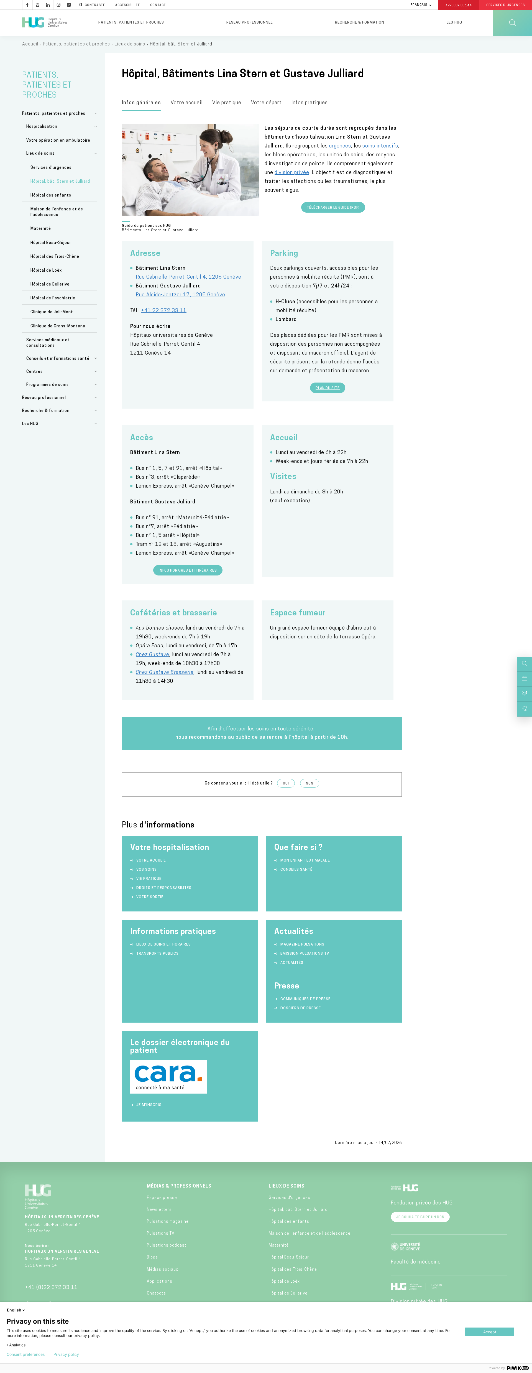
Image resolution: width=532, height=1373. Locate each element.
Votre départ (266, 103)
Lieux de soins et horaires (163, 944)
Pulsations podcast (166, 1246)
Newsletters (159, 1210)
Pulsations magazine (168, 1222)
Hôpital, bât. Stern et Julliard (60, 182)
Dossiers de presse (300, 1008)
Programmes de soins (47, 385)
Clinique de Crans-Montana (57, 326)
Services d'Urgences (505, 5)
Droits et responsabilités (163, 888)
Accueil (30, 44)
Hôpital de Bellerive (50, 284)
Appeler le (459, 5)
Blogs (152, 1257)
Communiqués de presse (305, 999)
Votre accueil (187, 103)
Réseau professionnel (249, 22)
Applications (159, 1282)
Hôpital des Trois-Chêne (54, 257)
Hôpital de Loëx (46, 271)
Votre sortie (149, 897)
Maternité (40, 229)
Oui (286, 783)
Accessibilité (127, 5)
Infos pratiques (309, 103)
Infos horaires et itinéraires (188, 570)
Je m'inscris (149, 1105)
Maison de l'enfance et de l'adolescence (56, 212)
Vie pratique (226, 103)
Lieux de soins (130, 44)
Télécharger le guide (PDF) (333, 208)
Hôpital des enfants (50, 195)
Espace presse (162, 1198)
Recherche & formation (359, 22)
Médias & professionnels (179, 1186)
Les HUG (454, 22)
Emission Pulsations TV (305, 954)
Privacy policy (66, 1354)
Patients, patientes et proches (131, 22)
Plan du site (328, 388)
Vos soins (146, 870)
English (14, 1310)
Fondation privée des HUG (422, 1203)
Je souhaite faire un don (420, 1217)
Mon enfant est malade (305, 860)
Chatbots (156, 1294)
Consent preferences (26, 1354)
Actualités (291, 963)
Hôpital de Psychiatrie (52, 298)
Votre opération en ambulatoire (58, 141)
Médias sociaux (162, 1270)
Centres (34, 372)
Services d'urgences (50, 168)
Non (309, 783)
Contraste (95, 5)
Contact (158, 5)
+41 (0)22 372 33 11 (51, 1287)
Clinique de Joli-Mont (51, 312)
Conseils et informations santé (57, 359)
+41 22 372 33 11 (163, 311)
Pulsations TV (161, 1234)
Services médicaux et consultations (48, 343)
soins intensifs (380, 146)
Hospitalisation (41, 127)
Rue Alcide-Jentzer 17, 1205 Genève (180, 295)
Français (419, 5)
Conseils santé (296, 870)
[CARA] (168, 1092)
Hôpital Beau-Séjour (50, 243)
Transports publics (157, 954)
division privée (292, 172)
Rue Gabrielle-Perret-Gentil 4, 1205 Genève (188, 277)
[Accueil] (44, 22)
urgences (340, 146)
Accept (489, 1331)
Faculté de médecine (416, 1262)
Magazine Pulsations (302, 944)
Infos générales (141, 103)
